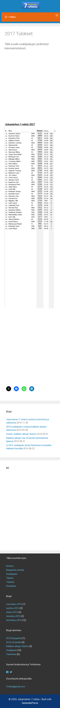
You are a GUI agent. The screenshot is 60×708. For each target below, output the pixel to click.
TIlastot (10, 578)
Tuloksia (10, 582)
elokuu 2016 (12, 612)
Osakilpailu (11, 650)
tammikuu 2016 (14, 620)
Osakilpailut (11, 574)
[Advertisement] (30, 89)
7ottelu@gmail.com (15, 686)
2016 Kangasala (14, 638)
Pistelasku (11, 586)
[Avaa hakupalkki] (57, 15)
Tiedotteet (11, 654)
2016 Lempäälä (13, 642)
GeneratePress (30, 703)
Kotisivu (10, 566)
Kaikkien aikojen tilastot (17, 646)
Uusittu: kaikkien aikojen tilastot (21, 434)
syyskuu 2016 (12, 608)
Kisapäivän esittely (15, 570)
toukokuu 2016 (13, 616)
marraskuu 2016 (14, 604)
